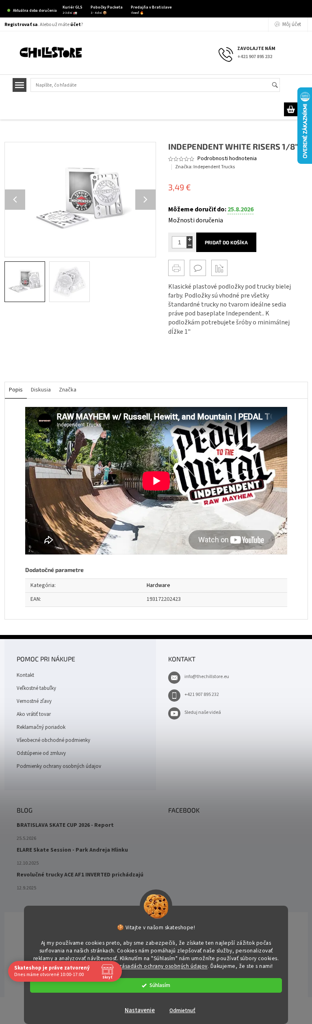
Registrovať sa (21, 24)
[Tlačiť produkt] (176, 268)
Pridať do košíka (226, 242)
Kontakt (25, 675)
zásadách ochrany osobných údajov (163, 966)
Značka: (205, 166)
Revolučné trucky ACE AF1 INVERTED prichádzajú (80, 875)
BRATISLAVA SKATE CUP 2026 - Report (65, 825)
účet (75, 24)
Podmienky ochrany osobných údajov (59, 766)
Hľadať (278, 85)
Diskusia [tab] (41, 390)
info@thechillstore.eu (206, 676)
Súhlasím (160, 985)
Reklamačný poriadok (41, 727)
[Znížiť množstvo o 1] (189, 245)
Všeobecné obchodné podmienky (53, 740)
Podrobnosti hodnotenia (227, 159)
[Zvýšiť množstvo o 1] (189, 239)
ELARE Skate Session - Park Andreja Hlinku (72, 850)
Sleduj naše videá (202, 712)
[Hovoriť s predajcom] (198, 268)
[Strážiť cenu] (219, 268)
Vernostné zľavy (34, 701)
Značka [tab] (67, 390)
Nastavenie (140, 1010)
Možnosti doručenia (195, 220)
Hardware (158, 585)
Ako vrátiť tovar (34, 714)
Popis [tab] (16, 390)
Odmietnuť (182, 1010)
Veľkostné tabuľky (36, 688)
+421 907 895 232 (201, 694)
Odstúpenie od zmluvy (41, 753)
